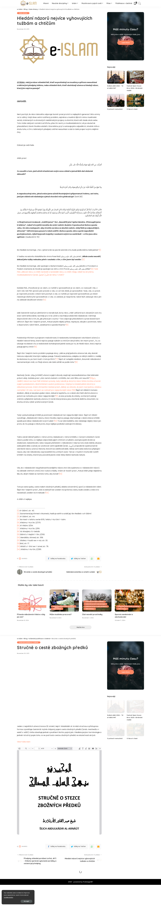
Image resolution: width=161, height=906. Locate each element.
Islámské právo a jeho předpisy (63, 606)
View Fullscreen (23, 741)
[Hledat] (139, 3)
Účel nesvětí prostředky (92, 614)
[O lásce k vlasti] (135, 100)
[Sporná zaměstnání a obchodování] (129, 600)
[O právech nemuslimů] (115, 100)
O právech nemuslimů (115, 109)
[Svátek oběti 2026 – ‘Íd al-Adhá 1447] (115, 77)
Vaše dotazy (23, 13)
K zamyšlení (24, 604)
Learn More (126, 42)
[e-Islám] (28, 3)
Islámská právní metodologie (95, 604)
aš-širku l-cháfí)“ (57, 272)
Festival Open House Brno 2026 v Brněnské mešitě (134, 88)
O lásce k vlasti (132, 109)
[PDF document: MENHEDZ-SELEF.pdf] (59, 791)
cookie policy (8, 897)
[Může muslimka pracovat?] (64, 600)
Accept (26, 901)
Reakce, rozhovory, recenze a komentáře (34, 606)
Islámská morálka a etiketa (95, 601)
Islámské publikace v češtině (28, 642)
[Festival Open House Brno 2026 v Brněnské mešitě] (135, 77)
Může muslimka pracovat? (61, 614)
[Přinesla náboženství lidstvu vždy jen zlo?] (31, 600)
